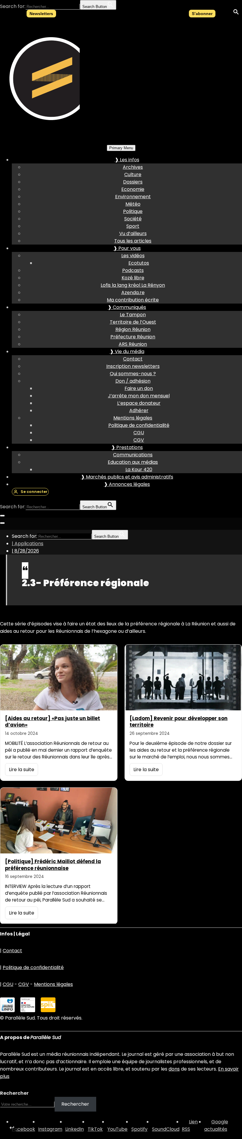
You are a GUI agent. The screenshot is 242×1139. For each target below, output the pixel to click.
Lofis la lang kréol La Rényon (133, 285)
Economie (132, 189)
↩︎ (11, 1127)
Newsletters (41, 13)
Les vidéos (133, 255)
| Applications (27, 543)
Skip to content (18, 13)
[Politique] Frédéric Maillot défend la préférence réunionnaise (53, 865)
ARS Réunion (133, 344)
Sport (132, 226)
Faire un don (139, 388)
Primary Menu (121, 148)
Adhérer (138, 410)
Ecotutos (138, 263)
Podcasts (133, 270)
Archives (133, 167)
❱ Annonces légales (127, 484)
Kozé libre (133, 277)
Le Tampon (133, 314)
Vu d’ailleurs (133, 233)
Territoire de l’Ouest (133, 322)
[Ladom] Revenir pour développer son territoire (179, 722)
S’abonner (202, 13)
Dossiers (133, 181)
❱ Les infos (127, 159)
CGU (138, 432)
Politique (133, 211)
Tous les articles (132, 240)
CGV (138, 440)
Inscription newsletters (133, 366)
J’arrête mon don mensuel (139, 395)
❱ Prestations (127, 447)
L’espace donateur (139, 403)
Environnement (133, 196)
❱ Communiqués (127, 307)
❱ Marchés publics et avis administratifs (127, 476)
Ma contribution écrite (133, 299)
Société (133, 218)
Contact (133, 358)
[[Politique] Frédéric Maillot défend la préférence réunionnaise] (58, 820)
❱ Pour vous (127, 248)
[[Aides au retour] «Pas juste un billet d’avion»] (58, 677)
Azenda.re (133, 292)
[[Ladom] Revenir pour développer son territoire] (183, 677)
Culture (132, 174)
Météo (132, 204)
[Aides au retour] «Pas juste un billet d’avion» (52, 722)
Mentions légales (132, 417)
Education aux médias (133, 462)
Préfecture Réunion (132, 336)
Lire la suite (21, 769)
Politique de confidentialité (138, 425)
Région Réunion (133, 329)
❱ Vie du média (127, 351)
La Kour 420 (138, 469)
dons (174, 1069)
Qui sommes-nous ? (133, 373)
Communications (133, 454)
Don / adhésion (133, 381)
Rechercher (14, 1093)
